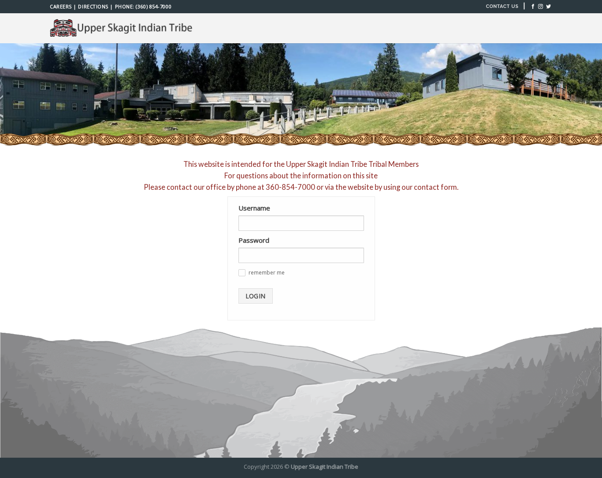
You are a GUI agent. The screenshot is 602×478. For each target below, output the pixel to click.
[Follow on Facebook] (533, 6)
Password (253, 240)
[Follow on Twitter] (548, 6)
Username (254, 207)
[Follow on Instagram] (540, 6)
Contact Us (502, 6)
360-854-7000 (290, 187)
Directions (93, 6)
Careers (61, 6)
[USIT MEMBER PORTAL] (122, 28)
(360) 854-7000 (153, 6)
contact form (435, 187)
